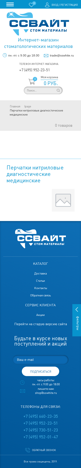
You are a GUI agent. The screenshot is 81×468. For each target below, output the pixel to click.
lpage (27, 106)
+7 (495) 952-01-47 (40, 436)
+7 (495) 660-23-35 (40, 416)
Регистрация (69, 4)
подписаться (40, 371)
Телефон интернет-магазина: (39, 64)
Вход (55, 4)
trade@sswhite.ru (62, 55)
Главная (15, 106)
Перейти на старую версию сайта (40, 324)
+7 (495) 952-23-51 (34, 70)
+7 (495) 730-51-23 (40, 430)
